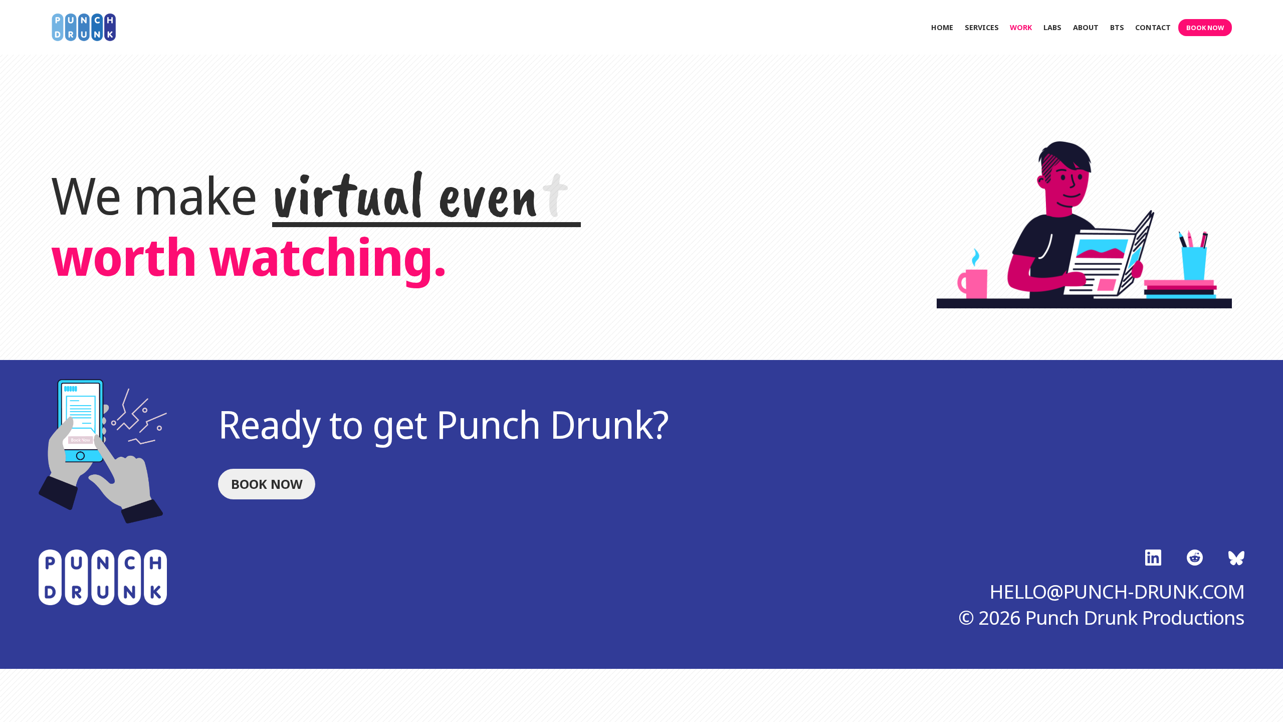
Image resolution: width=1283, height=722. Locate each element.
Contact (1153, 27)
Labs (1052, 27)
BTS (1117, 27)
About (1086, 27)
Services (982, 27)
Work (1021, 27)
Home (942, 27)
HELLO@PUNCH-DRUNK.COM (1116, 591)
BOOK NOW (1205, 27)
